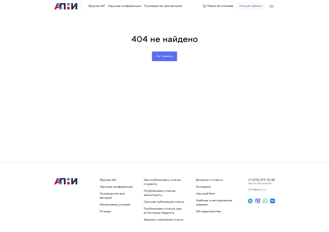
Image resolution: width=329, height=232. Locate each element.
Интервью (203, 187)
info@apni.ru (257, 190)
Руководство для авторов (163, 6)
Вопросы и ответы (209, 180)
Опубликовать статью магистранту (159, 193)
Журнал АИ (96, 6)
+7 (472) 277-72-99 (261, 180)
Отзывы (105, 211)
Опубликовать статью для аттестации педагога (162, 211)
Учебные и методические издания (214, 202)
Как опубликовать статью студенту (162, 182)
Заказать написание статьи (163, 220)
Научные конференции (124, 6)
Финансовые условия (115, 205)
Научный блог (206, 194)
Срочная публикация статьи (164, 202)
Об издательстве (208, 211)
